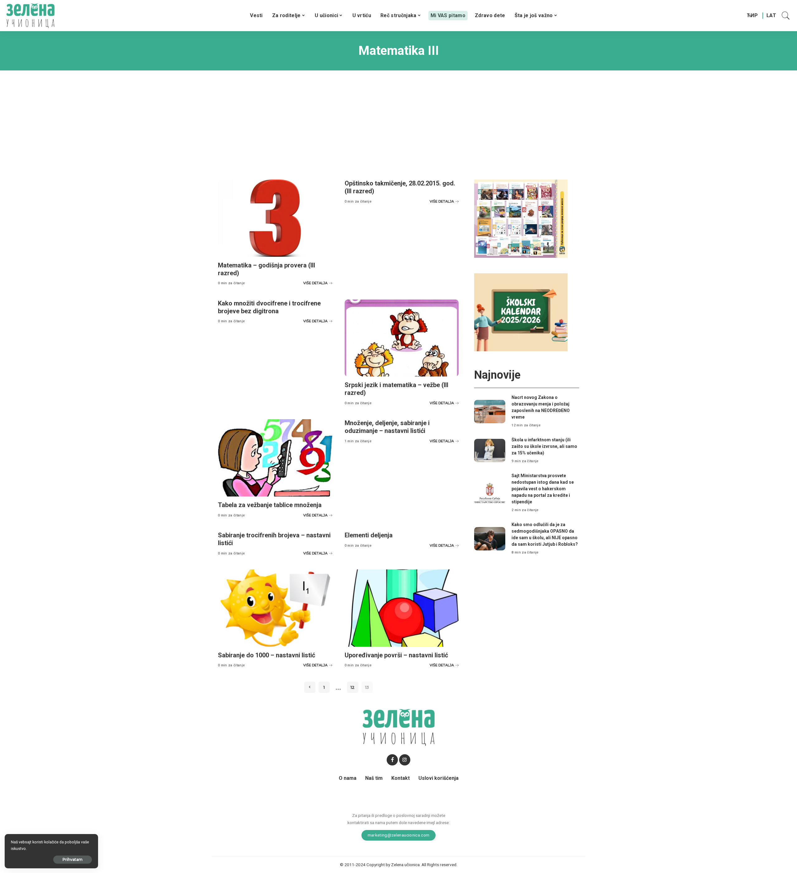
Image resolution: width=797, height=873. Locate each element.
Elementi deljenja (369, 535)
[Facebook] (392, 759)
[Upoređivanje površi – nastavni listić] (402, 608)
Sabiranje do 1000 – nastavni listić (266, 655)
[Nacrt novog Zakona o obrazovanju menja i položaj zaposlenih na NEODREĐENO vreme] (489, 411)
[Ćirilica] (752, 15)
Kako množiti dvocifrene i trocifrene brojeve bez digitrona (269, 307)
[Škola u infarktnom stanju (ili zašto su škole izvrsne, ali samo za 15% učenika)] (489, 450)
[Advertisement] (398, 120)
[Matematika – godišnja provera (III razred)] (275, 218)
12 (353, 687)
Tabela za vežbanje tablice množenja (270, 505)
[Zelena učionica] (30, 15)
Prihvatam (73, 859)
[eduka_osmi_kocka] (521, 218)
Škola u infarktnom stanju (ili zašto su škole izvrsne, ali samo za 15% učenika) (544, 446)
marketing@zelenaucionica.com (399, 834)
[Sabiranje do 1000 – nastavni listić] (275, 608)
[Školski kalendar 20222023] (521, 312)
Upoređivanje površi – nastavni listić (396, 655)
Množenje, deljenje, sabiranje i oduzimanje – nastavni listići (387, 426)
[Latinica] (771, 15)
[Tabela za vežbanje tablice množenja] (275, 457)
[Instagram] (404, 759)
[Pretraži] (786, 15)
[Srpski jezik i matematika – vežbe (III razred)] (402, 338)
